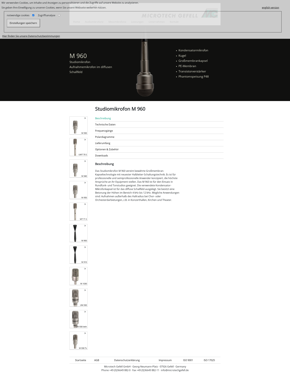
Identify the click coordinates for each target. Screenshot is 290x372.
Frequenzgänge (104, 130)
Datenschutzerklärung (127, 360)
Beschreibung (103, 118)
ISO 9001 (188, 360)
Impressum (165, 360)
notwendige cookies (18, 15)
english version (270, 7)
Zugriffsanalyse (46, 15)
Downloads (101, 155)
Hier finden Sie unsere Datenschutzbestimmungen (31, 36)
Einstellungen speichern (23, 23)
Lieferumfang (102, 143)
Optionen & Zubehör (107, 149)
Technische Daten (105, 124)
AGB (96, 360)
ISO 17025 (209, 360)
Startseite (80, 360)
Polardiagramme (104, 137)
